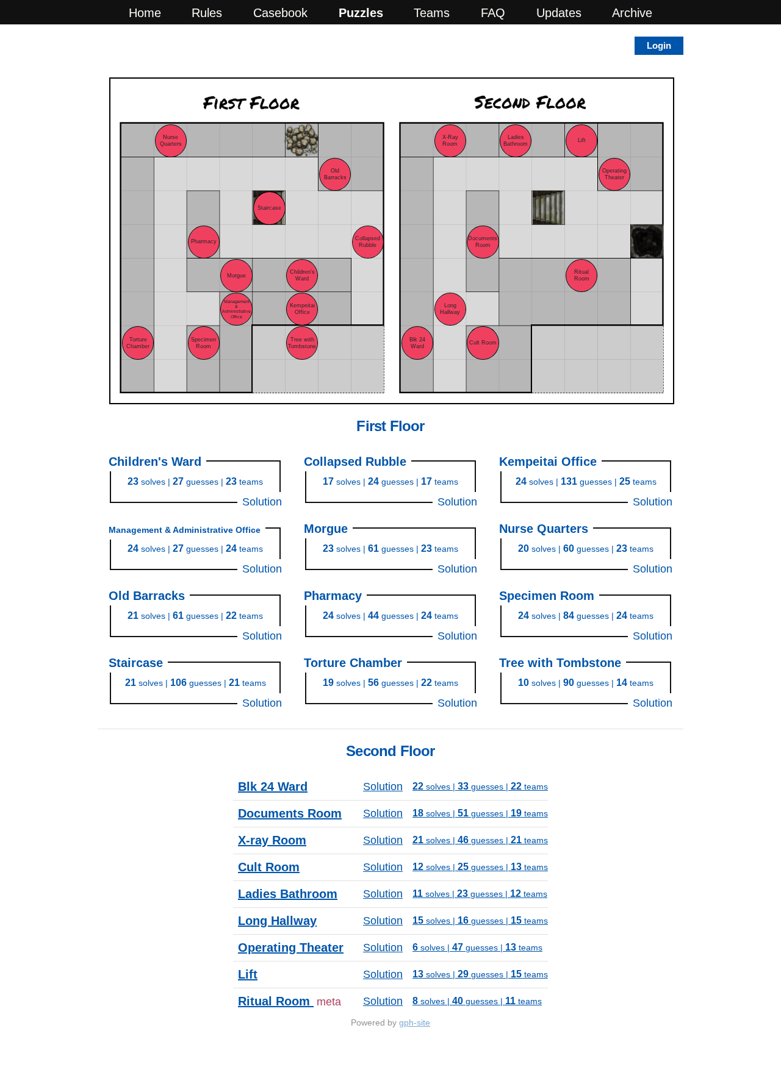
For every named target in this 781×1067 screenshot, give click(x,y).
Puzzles (361, 13)
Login (659, 45)
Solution (262, 502)
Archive (632, 13)
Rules (207, 13)
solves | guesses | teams (195, 482)
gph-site (414, 1022)
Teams (432, 13)
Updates (558, 13)
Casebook (280, 13)
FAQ (493, 13)
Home (145, 13)
